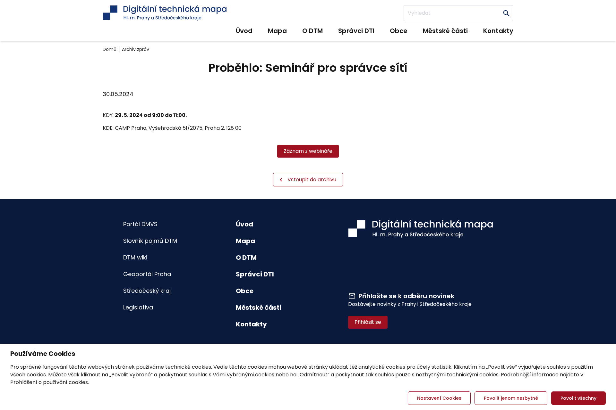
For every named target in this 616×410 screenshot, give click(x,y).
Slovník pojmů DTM (150, 241)
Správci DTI (356, 30)
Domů (109, 49)
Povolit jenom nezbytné (511, 398)
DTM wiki (135, 257)
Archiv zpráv (135, 49)
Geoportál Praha (147, 274)
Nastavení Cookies (439, 398)
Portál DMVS (140, 224)
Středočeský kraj (147, 291)
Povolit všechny (578, 398)
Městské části (445, 30)
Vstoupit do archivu (311, 179)
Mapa (277, 30)
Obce (398, 30)
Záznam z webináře (308, 151)
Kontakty (498, 30)
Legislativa (138, 307)
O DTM (312, 30)
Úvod (244, 30)
